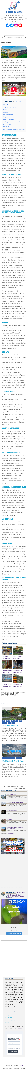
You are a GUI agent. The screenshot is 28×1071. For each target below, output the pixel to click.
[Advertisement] (11, 870)
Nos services (8, 1017)
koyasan (16, 720)
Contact (7, 1022)
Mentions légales (10, 1020)
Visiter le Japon (15, 693)
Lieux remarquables (12, 43)
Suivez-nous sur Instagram (15, 933)
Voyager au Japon (17, 690)
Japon (7, 692)
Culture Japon (22, 692)
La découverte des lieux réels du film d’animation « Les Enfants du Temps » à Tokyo (13, 761)
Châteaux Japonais (12, 692)
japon (3, 720)
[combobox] (14, 37)
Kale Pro (12, 1068)
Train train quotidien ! (12, 794)
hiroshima (8, 720)
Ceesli (21, 1065)
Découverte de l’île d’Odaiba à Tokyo (15, 802)
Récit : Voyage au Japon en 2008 (10, 725)
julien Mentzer (7, 689)
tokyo (9, 723)
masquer (18, 102)
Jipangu (20, 1028)
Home (2, 43)
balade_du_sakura (13, 900)
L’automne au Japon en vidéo (19, 788)
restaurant (4, 723)
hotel (12, 720)
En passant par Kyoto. (12, 810)
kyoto (20, 720)
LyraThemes (20, 1068)
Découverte (6, 43)
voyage (5, 693)
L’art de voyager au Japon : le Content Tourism (13, 786)
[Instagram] (25, 922)
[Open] (14, 911)
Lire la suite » (18, 799)
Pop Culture (4, 757)
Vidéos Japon (9, 693)
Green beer (9, 819)
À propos (7, 1015)
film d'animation (11, 757)
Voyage (17, 692)
